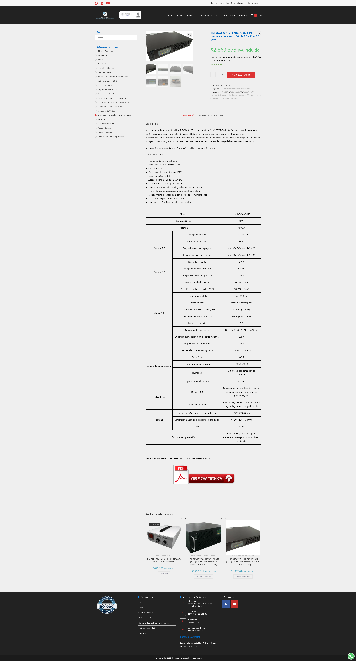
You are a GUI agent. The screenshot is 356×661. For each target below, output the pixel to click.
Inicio (140, 602)
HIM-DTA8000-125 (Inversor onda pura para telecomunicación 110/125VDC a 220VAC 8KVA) (203, 561)
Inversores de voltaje (106, 111)
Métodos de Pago (146, 618)
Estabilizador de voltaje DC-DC (110, 106)
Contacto (142, 633)
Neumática (102, 55)
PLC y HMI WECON (105, 85)
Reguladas (170, 555)
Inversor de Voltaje (245, 95)
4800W (246, 92)
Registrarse (238, 3)
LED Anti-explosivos (106, 123)
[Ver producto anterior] (259, 33)
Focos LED (102, 119)
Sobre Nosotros (145, 612)
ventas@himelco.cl (195, 630)
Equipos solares (104, 128)
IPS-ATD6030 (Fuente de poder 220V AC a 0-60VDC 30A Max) (164, 560)
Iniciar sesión (220, 3)
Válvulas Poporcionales (107, 64)
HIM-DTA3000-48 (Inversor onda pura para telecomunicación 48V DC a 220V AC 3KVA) (243, 561)
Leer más (164, 573)
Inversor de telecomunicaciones (223, 95)
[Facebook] (226, 604)
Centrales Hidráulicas (106, 68)
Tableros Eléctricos (105, 51)
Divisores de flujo (105, 72)
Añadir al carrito (241, 75)
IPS (221, 98)
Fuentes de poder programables (111, 136)
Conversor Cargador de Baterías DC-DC (114, 102)
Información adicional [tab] (211, 115)
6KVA (251, 92)
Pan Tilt (101, 59)
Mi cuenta (255, 3)
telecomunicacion (230, 98)
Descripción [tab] (189, 115)
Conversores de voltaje (107, 94)
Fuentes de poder (105, 132)
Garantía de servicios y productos (153, 623)
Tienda (141, 607)
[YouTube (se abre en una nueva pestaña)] (108, 3)
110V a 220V (224, 92)
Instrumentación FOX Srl (108, 81)
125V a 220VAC (236, 92)
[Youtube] (234, 604)
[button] (189, 35)
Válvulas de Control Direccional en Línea (114, 76)
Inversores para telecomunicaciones (114, 115)
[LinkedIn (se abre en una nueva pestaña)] (102, 3)
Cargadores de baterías (107, 89)
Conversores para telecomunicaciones (113, 98)
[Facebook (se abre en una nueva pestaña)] (97, 3)
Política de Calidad (146, 628)
